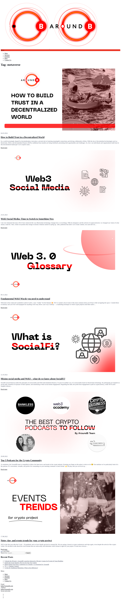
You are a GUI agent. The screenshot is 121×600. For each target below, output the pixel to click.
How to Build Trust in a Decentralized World (22, 137)
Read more (4, 148)
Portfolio (7, 57)
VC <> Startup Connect (12, 566)
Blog (6, 58)
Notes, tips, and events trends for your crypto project (26, 540)
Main (6, 53)
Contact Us (8, 60)
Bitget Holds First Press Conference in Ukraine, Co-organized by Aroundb (27, 564)
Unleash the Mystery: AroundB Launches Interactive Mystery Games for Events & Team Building (34, 561)
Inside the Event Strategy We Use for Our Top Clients (21, 563)
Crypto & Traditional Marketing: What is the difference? (21, 568)
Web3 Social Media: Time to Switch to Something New (27, 219)
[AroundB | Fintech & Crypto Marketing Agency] (49, 48)
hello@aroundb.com (7, 586)
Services (7, 55)
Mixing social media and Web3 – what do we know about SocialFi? (33, 378)
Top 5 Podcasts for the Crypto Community (21, 460)
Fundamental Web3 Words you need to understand (25, 298)
